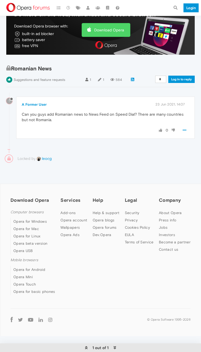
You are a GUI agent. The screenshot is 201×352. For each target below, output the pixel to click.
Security (132, 213)
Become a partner (175, 242)
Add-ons (68, 213)
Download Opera (109, 30)
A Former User (34, 104)
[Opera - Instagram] (50, 320)
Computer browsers (27, 212)
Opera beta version (30, 243)
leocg (46, 158)
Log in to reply (181, 79)
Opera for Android (29, 269)
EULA (129, 235)
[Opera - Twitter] (20, 320)
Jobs (163, 227)
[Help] (117, 8)
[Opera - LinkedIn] (41, 320)
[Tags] (78, 8)
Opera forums (105, 227)
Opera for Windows (30, 221)
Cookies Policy (137, 227)
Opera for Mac (26, 229)
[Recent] (69, 8)
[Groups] (98, 8)
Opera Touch (24, 284)
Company (170, 200)
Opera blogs (103, 220)
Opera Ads (70, 235)
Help (98, 200)
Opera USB (23, 251)
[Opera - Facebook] (11, 319)
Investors (167, 235)
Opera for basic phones (34, 291)
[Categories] (59, 8)
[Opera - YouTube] (30, 320)
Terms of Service (139, 242)
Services (70, 200)
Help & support (106, 213)
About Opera (170, 213)
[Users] (88, 8)
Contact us (168, 249)
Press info (167, 220)
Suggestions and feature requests (39, 80)
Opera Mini (23, 277)
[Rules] (108, 8)
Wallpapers (70, 227)
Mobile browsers (24, 260)
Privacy (131, 220)
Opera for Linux (27, 236)
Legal (131, 200)
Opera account (73, 220)
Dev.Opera (102, 235)
